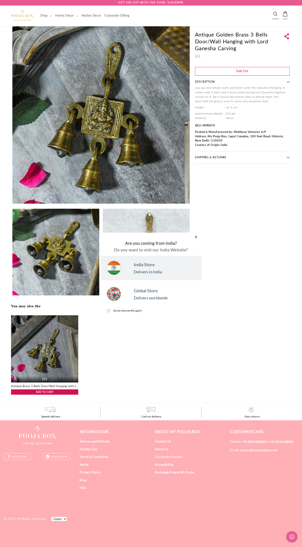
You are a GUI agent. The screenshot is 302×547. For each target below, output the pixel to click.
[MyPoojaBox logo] (22, 15)
